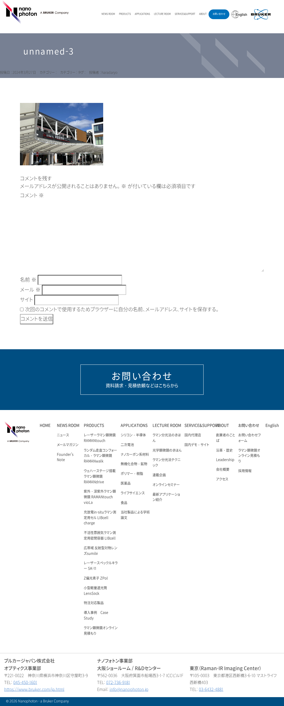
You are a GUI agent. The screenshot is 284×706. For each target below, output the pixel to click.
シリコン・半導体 (133, 435)
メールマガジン (67, 445)
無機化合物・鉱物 (134, 464)
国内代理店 (192, 435)
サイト (26, 300)
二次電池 (127, 445)
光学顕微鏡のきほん (167, 450)
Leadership (225, 460)
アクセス (222, 479)
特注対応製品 (94, 603)
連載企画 (159, 475)
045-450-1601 (25, 682)
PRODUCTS (125, 14)
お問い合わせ (219, 14)
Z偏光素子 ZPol (96, 578)
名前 (28, 280)
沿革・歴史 (224, 450)
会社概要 (222, 469)
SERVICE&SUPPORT (185, 14)
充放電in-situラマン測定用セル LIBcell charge (100, 518)
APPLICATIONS (142, 14)
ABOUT (203, 14)
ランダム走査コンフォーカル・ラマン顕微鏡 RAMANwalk (100, 456)
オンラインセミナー (166, 485)
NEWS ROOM (108, 14)
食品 (124, 503)
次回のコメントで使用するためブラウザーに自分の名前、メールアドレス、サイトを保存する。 (122, 309)
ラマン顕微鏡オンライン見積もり (249, 456)
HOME (45, 425)
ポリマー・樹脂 (132, 474)
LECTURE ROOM (162, 14)
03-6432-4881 (211, 689)
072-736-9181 (118, 682)
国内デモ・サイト (196, 445)
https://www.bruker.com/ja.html (34, 689)
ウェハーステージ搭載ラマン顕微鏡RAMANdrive (100, 476)
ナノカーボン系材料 (135, 454)
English (272, 425)
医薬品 (126, 483)
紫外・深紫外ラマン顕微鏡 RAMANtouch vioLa (100, 497)
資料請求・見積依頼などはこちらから (142, 379)
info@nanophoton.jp (129, 689)
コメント (32, 195)
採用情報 (245, 471)
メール (30, 290)
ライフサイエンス (133, 493)
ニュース (63, 435)
